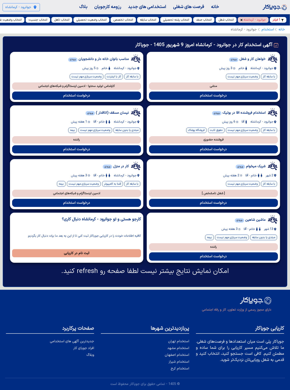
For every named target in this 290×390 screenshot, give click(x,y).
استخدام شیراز (179, 361)
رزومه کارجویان (107, 7)
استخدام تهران (178, 341)
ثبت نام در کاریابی (76, 253)
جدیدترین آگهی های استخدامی (72, 341)
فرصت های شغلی (188, 7)
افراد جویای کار (83, 348)
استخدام (268, 29)
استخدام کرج (180, 368)
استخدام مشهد (178, 348)
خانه (215, 7)
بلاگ (83, 7)
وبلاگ (90, 355)
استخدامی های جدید (147, 7)
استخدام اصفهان (177, 355)
